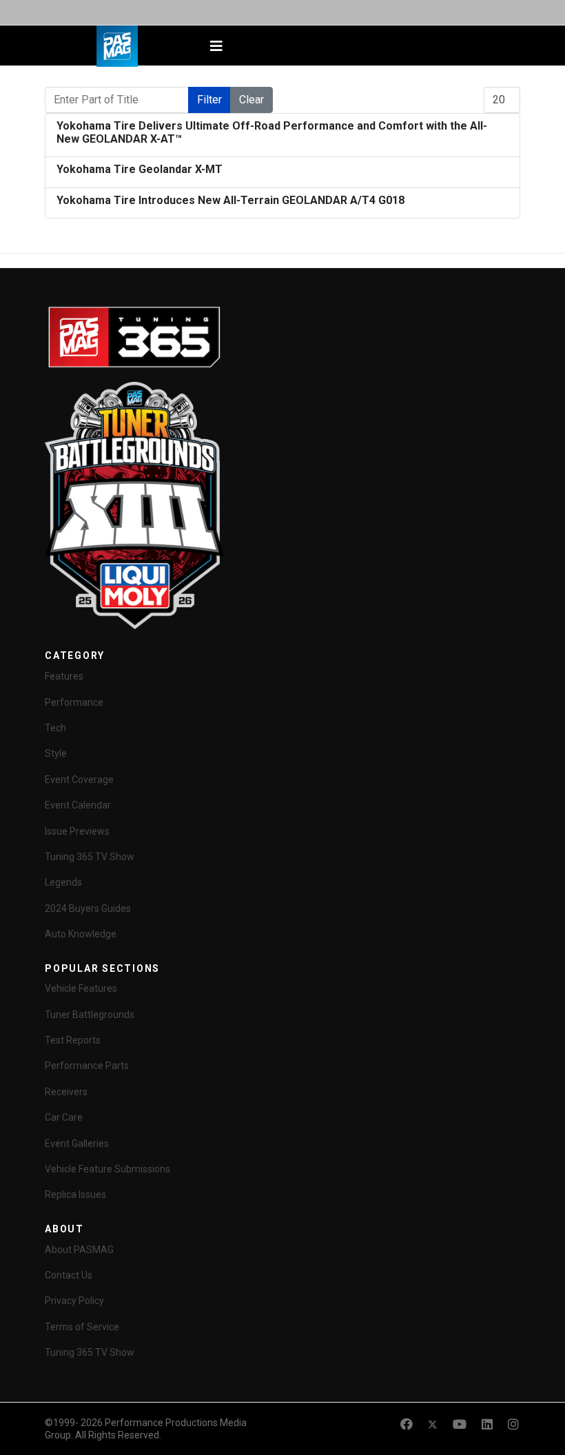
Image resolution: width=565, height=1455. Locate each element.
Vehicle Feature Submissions (107, 1168)
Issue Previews (77, 831)
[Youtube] (459, 1424)
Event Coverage (79, 779)
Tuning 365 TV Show (89, 856)
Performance (74, 702)
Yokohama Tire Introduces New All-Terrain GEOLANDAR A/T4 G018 (230, 200)
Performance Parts (87, 1065)
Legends (63, 882)
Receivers (66, 1091)
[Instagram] (513, 1424)
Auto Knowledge (80, 933)
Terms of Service (82, 1326)
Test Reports (73, 1040)
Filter (209, 99)
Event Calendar (78, 805)
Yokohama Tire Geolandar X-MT (139, 169)
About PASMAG (79, 1249)
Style (56, 753)
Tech (55, 727)
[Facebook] (406, 1424)
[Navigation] (216, 46)
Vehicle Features (81, 988)
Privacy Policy (74, 1300)
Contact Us (68, 1275)
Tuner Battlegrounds (89, 1014)
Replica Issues (75, 1194)
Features (64, 676)
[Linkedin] (487, 1424)
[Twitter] (433, 1424)
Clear (251, 99)
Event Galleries (77, 1143)
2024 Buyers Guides (88, 908)
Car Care (64, 1117)
